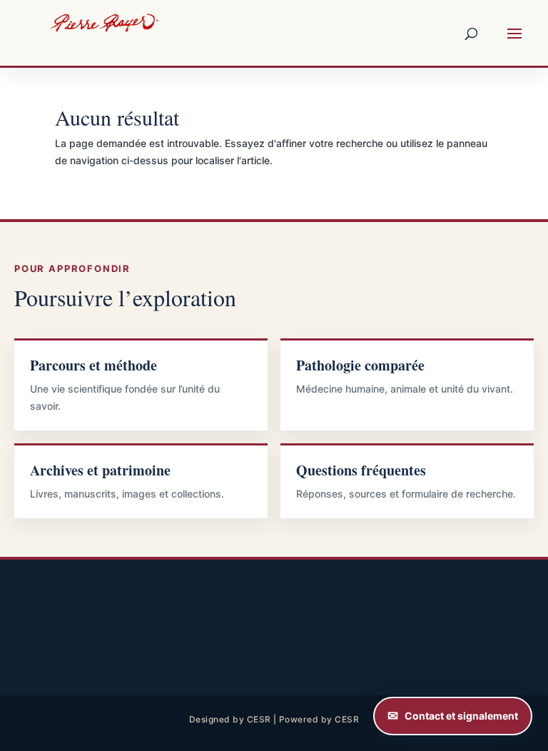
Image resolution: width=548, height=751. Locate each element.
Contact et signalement (461, 716)
